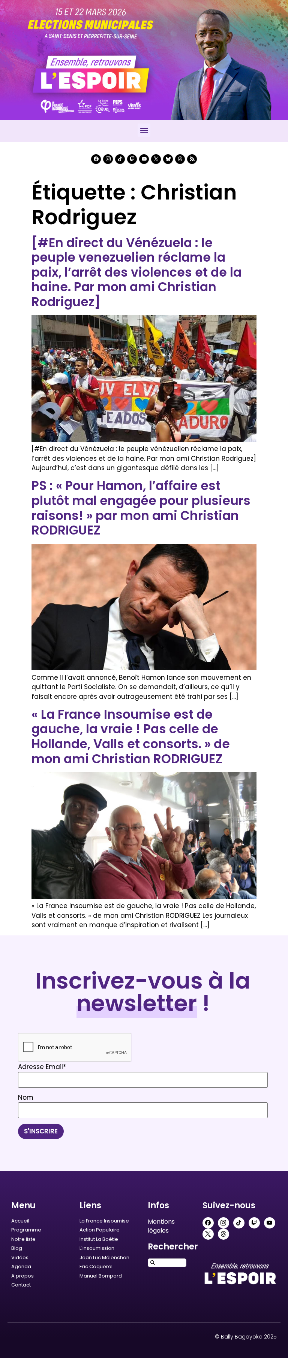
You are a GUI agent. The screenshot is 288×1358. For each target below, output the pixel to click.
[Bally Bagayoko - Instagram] (108, 159)
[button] (144, 130)
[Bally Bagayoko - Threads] (180, 159)
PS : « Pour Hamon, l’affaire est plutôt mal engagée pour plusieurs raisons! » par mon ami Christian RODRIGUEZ (141, 508)
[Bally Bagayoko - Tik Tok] (120, 159)
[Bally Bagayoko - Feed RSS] (192, 159)
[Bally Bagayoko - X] (156, 159)
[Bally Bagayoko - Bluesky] (168, 159)
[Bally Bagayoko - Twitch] (132, 159)
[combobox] (167, 1262)
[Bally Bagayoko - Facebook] (96, 159)
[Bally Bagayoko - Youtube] (144, 159)
